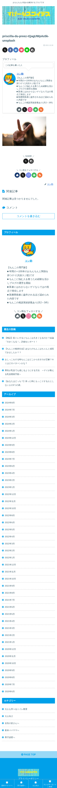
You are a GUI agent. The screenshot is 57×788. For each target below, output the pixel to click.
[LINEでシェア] (27, 49)
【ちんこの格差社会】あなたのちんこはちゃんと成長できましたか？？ (29, 351)
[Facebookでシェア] (10, 49)
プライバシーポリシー (28, 778)
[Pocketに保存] (21, 49)
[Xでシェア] (4, 49)
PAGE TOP (29, 754)
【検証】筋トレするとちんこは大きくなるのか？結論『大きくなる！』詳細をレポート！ (29, 340)
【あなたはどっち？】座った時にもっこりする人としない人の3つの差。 (29, 383)
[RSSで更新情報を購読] (41, 109)
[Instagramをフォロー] (30, 109)
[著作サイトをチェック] (19, 109)
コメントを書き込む (28, 216)
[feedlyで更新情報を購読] (35, 109)
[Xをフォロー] (24, 109)
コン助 (20, 74)
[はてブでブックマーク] (15, 49)
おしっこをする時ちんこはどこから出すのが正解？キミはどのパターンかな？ (29, 361)
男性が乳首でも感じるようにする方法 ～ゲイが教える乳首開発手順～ (29, 372)
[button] (32, 49)
